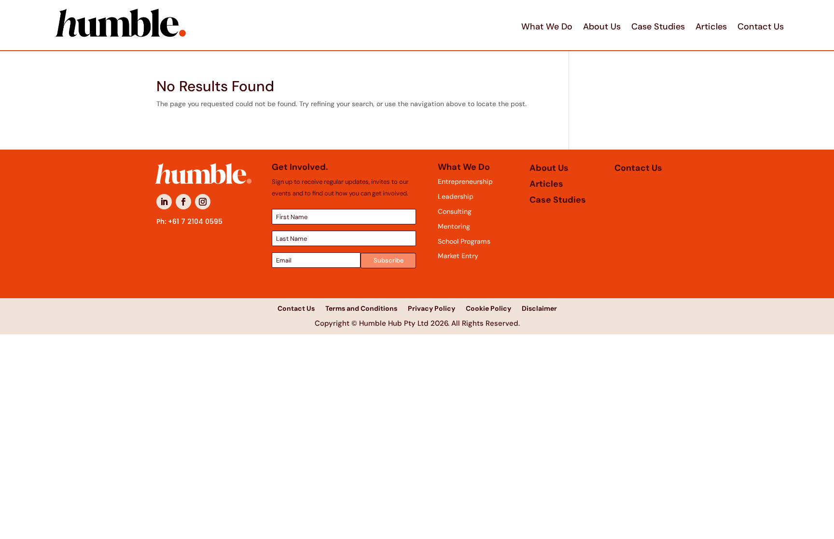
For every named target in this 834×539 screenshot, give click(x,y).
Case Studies (658, 26)
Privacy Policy (431, 308)
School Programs (464, 241)
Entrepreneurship (465, 181)
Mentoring (454, 226)
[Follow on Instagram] (202, 201)
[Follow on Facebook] (183, 201)
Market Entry (458, 255)
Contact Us (760, 26)
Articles (711, 26)
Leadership (455, 196)
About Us (602, 26)
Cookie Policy (488, 308)
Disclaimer (539, 308)
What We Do (546, 26)
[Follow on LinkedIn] (164, 201)
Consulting (455, 211)
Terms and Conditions (361, 308)
